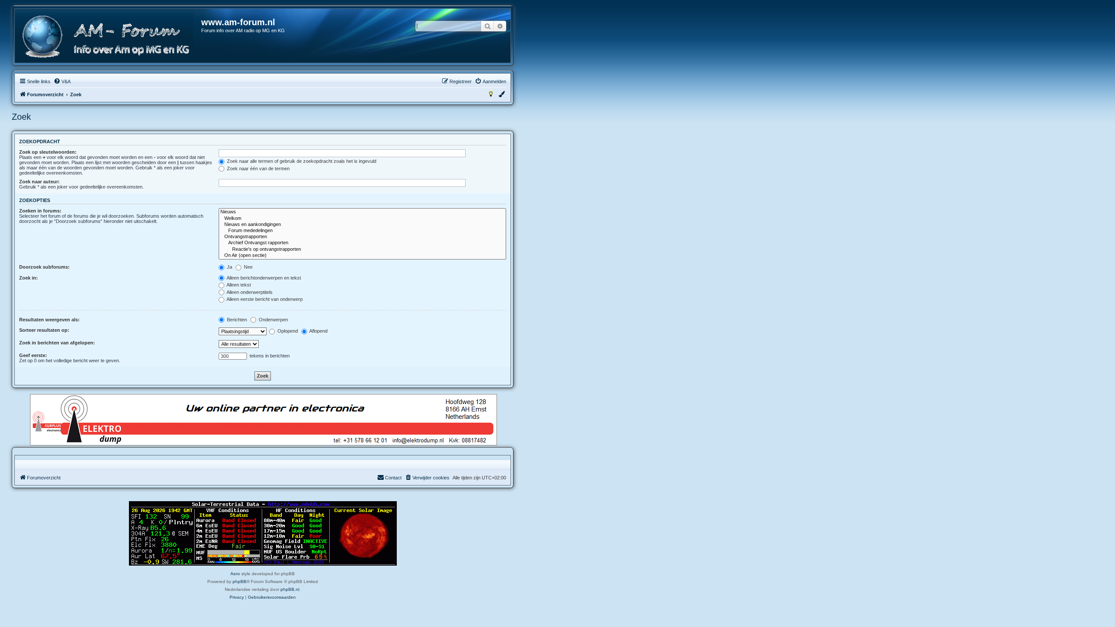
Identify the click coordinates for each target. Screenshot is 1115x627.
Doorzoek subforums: (44, 267)
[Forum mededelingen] (362, 231)
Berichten (236, 319)
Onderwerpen (272, 319)
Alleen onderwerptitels (249, 292)
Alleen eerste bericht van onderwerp (264, 299)
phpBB (240, 581)
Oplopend (287, 331)
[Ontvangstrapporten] (362, 237)
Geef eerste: (33, 355)
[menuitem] (62, 81)
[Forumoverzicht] (108, 36)
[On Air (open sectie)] (362, 256)
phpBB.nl (289, 589)
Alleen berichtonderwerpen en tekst (263, 277)
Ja (229, 267)
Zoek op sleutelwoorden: (48, 152)
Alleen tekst (238, 284)
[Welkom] (362, 219)
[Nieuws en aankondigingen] (362, 225)
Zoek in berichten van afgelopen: (57, 342)
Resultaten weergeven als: (49, 319)
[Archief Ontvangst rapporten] (362, 243)
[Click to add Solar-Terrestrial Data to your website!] (263, 533)
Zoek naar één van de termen (258, 168)
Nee (248, 267)
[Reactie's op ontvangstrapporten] (362, 249)
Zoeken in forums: (40, 210)
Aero (235, 573)
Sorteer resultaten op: (44, 330)
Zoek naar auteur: (39, 181)
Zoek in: (28, 277)
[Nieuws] (362, 212)
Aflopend (318, 331)
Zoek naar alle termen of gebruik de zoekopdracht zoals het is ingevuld (301, 161)
